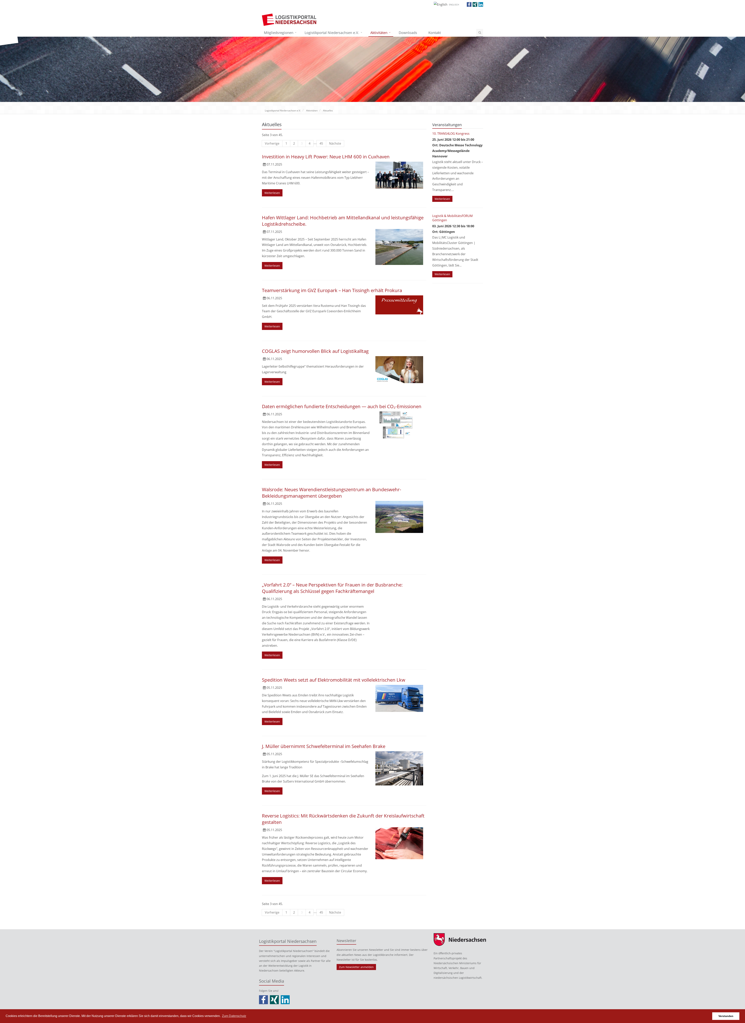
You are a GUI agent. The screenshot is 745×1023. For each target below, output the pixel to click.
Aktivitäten (378, 32)
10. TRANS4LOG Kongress (451, 133)
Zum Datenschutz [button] (234, 1016)
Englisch (454, 4)
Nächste (335, 143)
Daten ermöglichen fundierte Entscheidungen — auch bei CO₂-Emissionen (341, 406)
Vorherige (272, 143)
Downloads (408, 32)
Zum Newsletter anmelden (356, 967)
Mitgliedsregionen (278, 32)
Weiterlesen (272, 193)
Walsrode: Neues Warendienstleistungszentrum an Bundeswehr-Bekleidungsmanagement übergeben (331, 492)
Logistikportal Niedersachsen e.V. (332, 32)
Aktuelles (328, 110)
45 (321, 143)
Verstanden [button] (725, 1016)
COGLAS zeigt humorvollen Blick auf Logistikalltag (315, 351)
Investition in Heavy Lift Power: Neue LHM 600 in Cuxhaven (326, 156)
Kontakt (434, 32)
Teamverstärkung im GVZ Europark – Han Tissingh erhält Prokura (332, 290)
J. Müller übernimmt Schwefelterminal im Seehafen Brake (323, 746)
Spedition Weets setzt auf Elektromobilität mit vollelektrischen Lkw (333, 680)
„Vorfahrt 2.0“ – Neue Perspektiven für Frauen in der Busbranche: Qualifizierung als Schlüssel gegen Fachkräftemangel (332, 587)
